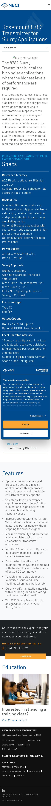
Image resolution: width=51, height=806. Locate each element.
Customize (24, 433)
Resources (7, 775)
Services (6, 767)
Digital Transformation (14, 771)
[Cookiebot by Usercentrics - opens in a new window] (36, 370)
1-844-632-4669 (9, 749)
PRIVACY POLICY (31, 795)
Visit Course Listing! (14, 720)
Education (10, 47)
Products (19, 767)
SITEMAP (6, 797)
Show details (36, 415)
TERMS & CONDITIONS (12, 795)
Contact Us (25, 656)
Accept (25, 424)
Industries (34, 771)
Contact (20, 775)
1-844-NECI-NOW (16, 648)
